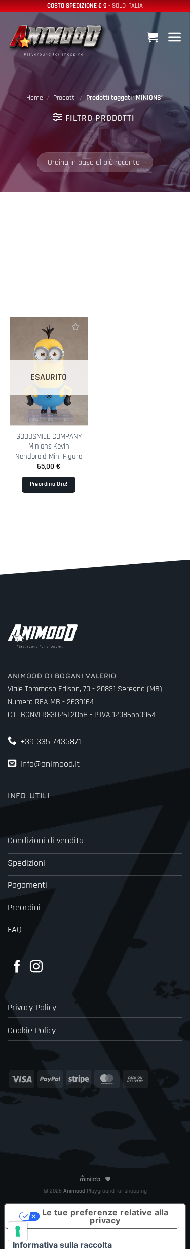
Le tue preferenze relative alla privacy (105, 1216)
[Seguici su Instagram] (36, 967)
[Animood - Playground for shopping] (58, 39)
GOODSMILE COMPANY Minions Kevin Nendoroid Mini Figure (48, 446)
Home (34, 97)
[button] (153, 37)
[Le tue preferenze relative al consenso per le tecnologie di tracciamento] (17, 1231)
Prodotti (64, 97)
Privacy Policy (32, 1007)
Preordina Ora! (49, 484)
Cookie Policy (32, 1030)
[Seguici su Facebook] (17, 967)
